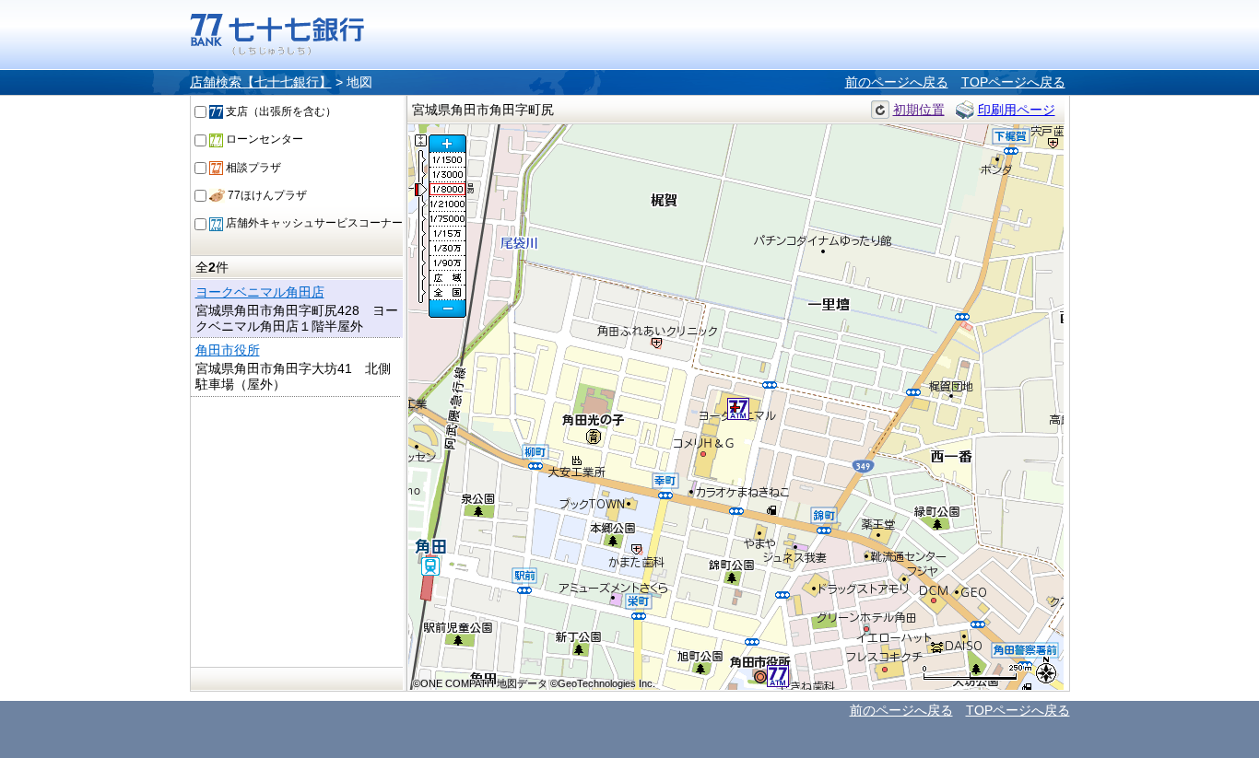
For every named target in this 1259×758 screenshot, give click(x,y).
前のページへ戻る (896, 82)
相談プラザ (252, 167)
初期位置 (919, 109)
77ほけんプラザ (266, 195)
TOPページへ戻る (1013, 82)
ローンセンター (263, 139)
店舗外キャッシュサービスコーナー (313, 222)
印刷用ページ (1016, 109)
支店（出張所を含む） (279, 111)
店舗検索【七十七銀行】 (261, 82)
